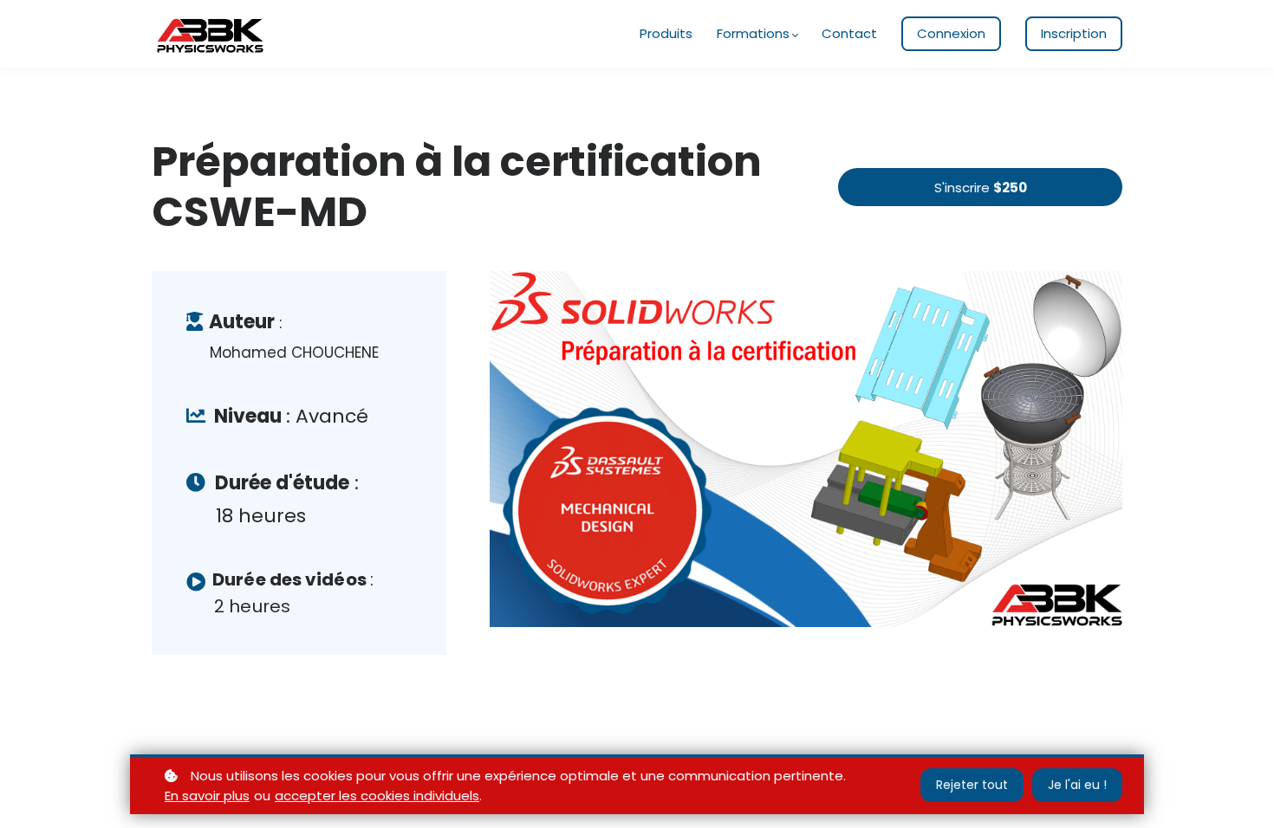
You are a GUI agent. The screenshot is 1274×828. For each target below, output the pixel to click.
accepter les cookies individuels (377, 795)
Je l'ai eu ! (1077, 784)
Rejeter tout (972, 784)
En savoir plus (207, 795)
